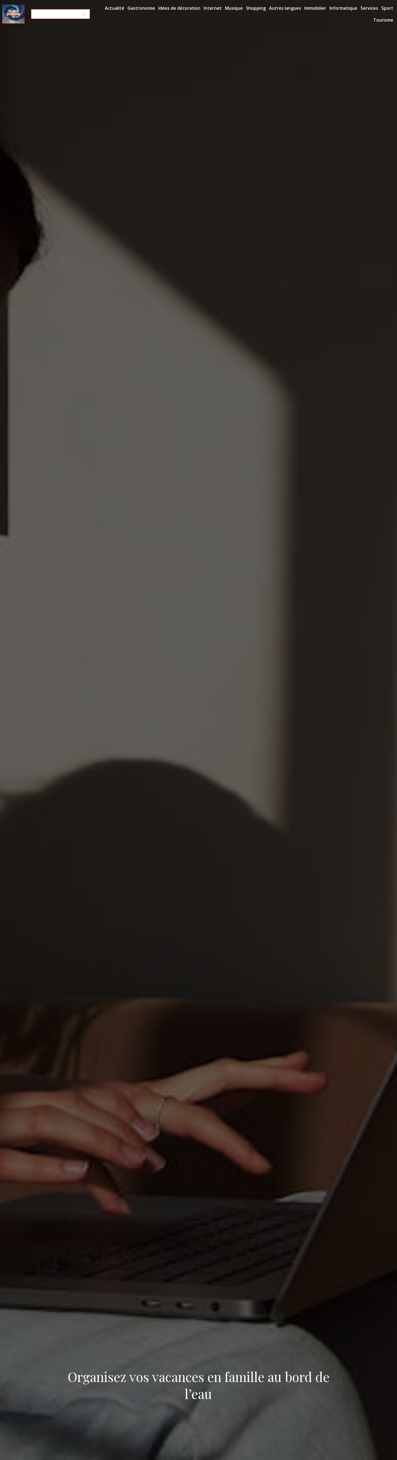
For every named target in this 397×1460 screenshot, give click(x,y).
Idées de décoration (179, 8)
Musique (234, 8)
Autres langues (285, 8)
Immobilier (315, 8)
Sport (387, 8)
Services (369, 8)
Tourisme (383, 20)
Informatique (343, 8)
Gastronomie (141, 8)
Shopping (256, 8)
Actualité (114, 8)
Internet (213, 8)
